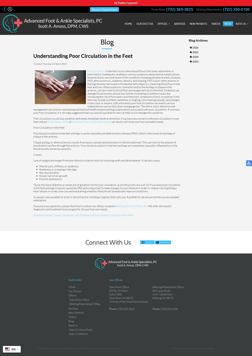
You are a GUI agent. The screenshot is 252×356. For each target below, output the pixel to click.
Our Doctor (144, 23)
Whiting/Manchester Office (84, 304)
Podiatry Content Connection (106, 348)
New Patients (198, 23)
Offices (162, 23)
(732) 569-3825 (179, 9)
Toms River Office (79, 299)
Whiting (120, 206)
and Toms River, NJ (136, 206)
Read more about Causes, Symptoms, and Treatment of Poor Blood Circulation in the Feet (83, 215)
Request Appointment (104, 9)
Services (179, 23)
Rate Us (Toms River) (81, 329)
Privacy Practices (206, 348)
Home (128, 23)
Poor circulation (96, 71)
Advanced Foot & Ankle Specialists (91, 121)
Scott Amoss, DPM (58, 121)
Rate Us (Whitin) (78, 333)
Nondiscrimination (190, 348)
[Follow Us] (4, 10)
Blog (228, 23)
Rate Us (241, 23)
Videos (215, 23)
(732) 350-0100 (236, 9)
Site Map (176, 348)
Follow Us (164, 242)
